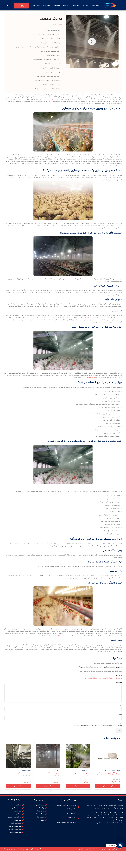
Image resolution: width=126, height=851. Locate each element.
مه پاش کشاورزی (86, 317)
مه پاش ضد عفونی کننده (89, 377)
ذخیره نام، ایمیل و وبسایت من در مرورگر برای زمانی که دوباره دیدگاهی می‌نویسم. (98, 725)
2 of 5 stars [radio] (94, 678)
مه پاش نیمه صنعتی (110, 774)
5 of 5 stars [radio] (116, 678)
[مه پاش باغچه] (78, 756)
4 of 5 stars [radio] (109, 678)
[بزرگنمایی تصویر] (114, 64)
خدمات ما (57, 5)
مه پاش (65, 5)
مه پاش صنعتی (56, 99)
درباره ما (85, 5)
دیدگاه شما (118, 682)
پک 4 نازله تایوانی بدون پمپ (112, 770)
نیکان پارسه (95, 5)
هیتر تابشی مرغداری (62, 635)
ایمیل (120, 714)
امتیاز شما (118, 675)
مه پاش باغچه (86, 770)
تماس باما (36, 5)
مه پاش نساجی (26, 770)
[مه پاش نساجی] (18, 756)
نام (120, 705)
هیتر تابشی (75, 5)
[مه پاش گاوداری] (48, 756)
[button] (8, 5)
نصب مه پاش (14, 177)
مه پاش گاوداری (55, 770)
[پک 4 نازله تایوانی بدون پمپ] (107, 756)
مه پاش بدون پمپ (77, 773)
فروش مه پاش (107, 773)
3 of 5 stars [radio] (102, 678)
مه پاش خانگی (116, 773)
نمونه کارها (46, 5)
